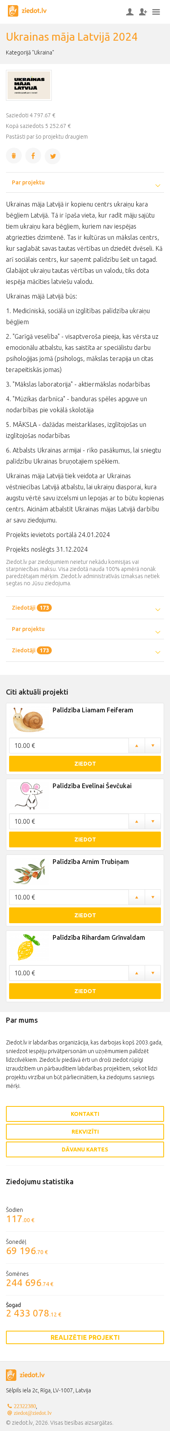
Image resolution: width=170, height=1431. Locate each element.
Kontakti (85, 1114)
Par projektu (28, 182)
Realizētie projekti (85, 1337)
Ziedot (85, 764)
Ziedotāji (30, 608)
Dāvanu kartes (85, 1149)
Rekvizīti (85, 1132)
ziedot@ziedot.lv (33, 1413)
